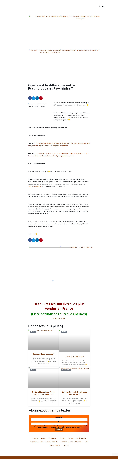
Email (59, 422)
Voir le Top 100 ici (59, 318)
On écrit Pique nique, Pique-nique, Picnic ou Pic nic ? (43, 393)
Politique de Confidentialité (77, 438)
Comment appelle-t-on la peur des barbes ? (74, 393)
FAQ (86, 442)
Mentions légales (55, 445)
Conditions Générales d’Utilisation (71, 442)
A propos (35, 438)
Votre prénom (59, 417)
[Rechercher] (99, 6)
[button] (30, 98)
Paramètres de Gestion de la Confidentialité (43, 442)
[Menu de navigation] (103, 6)
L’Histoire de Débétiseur (49, 438)
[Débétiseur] (25, 6)
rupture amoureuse (34, 186)
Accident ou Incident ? (74, 357)
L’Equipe (62, 438)
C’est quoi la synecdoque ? (43, 354)
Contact (66, 445)
